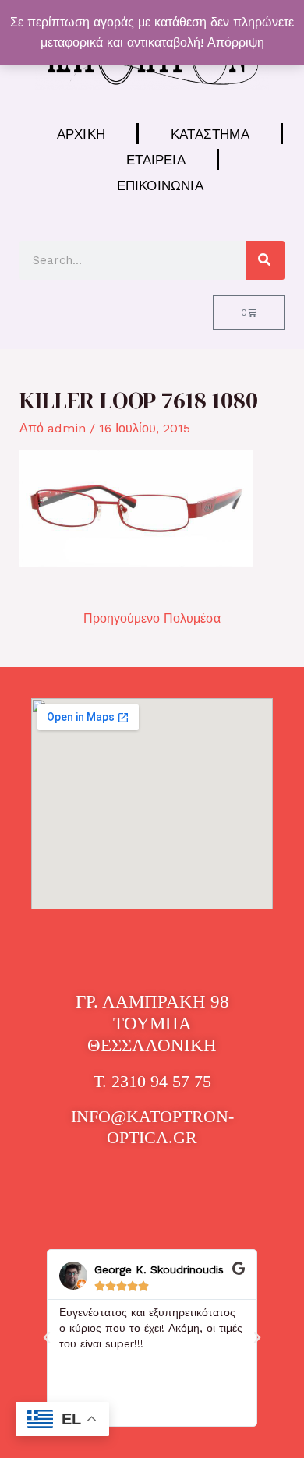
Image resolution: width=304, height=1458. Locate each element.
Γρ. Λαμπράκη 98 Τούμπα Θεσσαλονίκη (152, 1023)
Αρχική (81, 134)
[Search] (265, 260)
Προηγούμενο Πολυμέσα (152, 618)
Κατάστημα (210, 134)
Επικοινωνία (160, 185)
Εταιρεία (156, 159)
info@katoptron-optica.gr (152, 1126)
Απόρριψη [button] (235, 42)
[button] (47, 1338)
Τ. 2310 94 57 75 (152, 1081)
